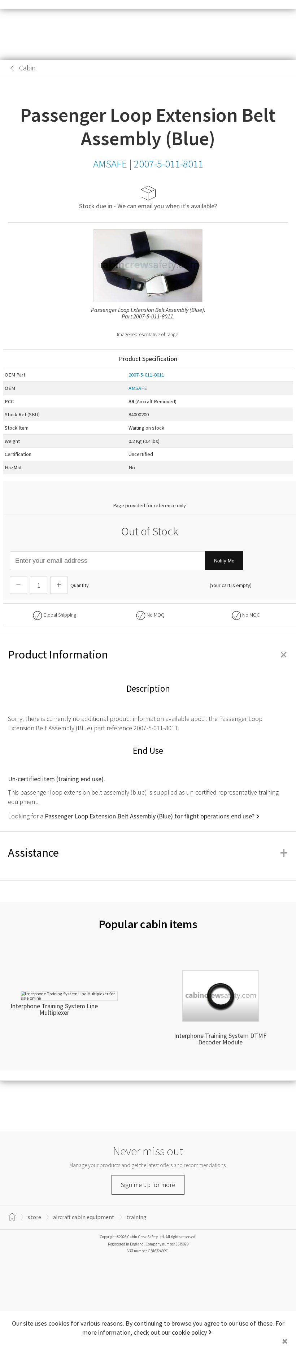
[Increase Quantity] (59, 585)
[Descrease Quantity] (18, 585)
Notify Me (224, 561)
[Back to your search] (12, 68)
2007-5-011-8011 (146, 374)
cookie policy (189, 1332)
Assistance (148, 852)
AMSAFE (138, 388)
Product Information (148, 654)
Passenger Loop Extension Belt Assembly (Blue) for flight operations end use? (149, 816)
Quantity (79, 585)
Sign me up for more (148, 1184)
